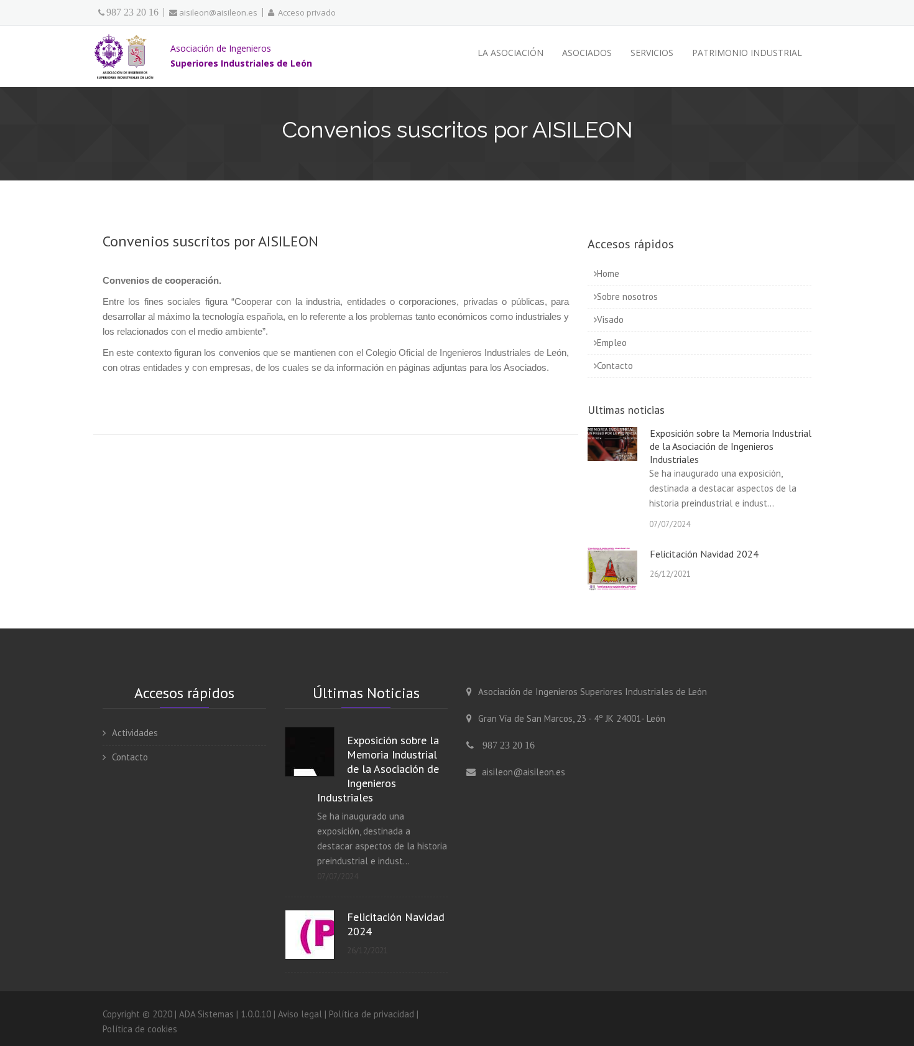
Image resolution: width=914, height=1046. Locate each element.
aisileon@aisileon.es (218, 12)
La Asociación (510, 52)
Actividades (135, 733)
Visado (610, 319)
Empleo (612, 342)
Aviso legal (300, 1014)
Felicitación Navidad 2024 (704, 554)
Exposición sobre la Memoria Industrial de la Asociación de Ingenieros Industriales (730, 446)
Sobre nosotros (627, 296)
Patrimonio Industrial (747, 52)
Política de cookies (140, 1029)
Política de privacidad (371, 1014)
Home (608, 273)
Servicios (651, 52)
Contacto (615, 365)
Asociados (587, 52)
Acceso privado (305, 12)
